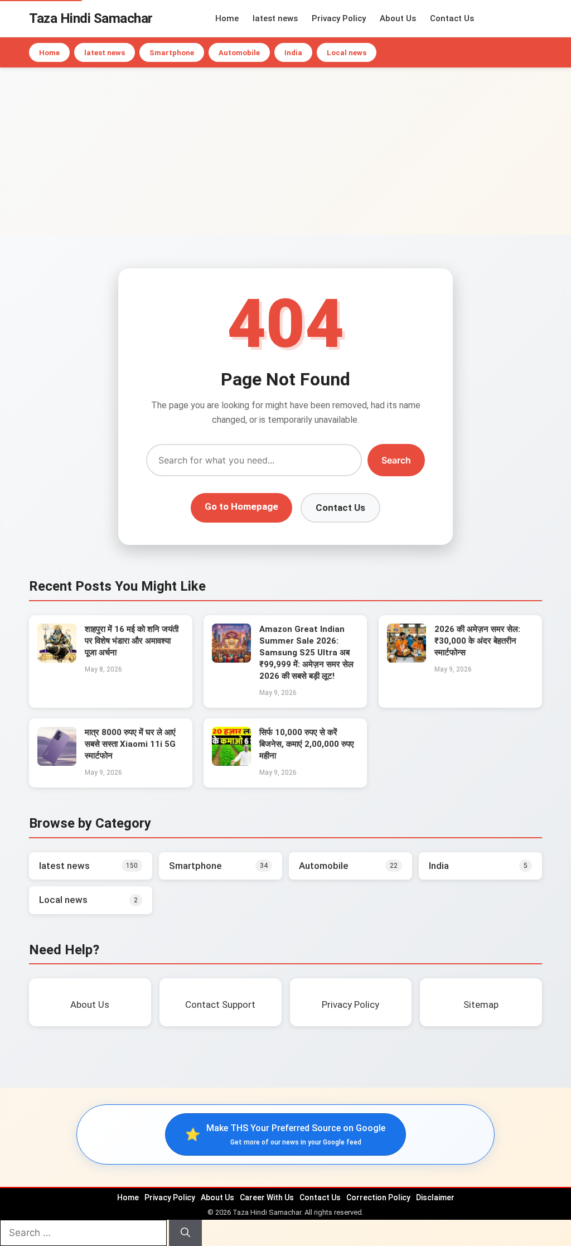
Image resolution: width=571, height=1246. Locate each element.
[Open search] (539, 18)
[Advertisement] (285, 151)
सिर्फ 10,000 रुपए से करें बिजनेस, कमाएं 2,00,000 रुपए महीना (306, 744)
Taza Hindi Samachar (91, 18)
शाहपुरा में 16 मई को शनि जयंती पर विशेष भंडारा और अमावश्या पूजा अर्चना (131, 641)
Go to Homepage (241, 506)
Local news (346, 53)
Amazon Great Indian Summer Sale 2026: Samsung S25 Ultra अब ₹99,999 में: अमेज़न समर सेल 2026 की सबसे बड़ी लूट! (306, 652)
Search (396, 460)
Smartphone (171, 53)
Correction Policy (378, 1197)
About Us (398, 18)
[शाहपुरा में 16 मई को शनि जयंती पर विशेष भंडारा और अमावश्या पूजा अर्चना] (56, 659)
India (293, 53)
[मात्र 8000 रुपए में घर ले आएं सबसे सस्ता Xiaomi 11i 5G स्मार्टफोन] (56, 762)
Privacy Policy (339, 18)
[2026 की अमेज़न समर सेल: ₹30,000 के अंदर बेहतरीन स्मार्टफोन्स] (406, 659)
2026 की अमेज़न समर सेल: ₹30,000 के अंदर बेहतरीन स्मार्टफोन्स (477, 641)
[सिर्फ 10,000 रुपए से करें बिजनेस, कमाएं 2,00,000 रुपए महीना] (231, 762)
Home (227, 18)
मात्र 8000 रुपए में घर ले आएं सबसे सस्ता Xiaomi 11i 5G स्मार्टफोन (130, 744)
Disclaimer (435, 1197)
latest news (275, 18)
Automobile (239, 53)
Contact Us (452, 18)
